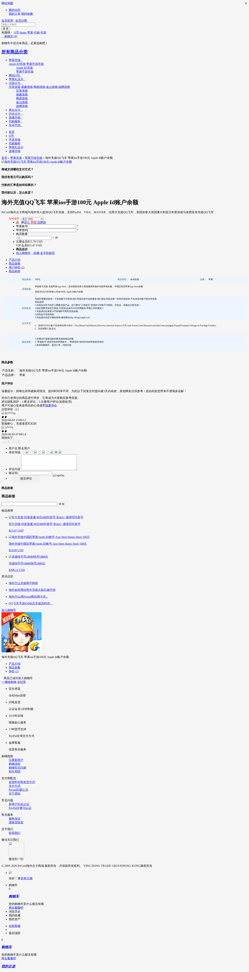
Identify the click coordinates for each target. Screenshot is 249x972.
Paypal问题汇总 (18, 789)
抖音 (43, 32)
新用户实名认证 (19, 804)
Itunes (23, 32)
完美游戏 (14, 86)
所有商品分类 (14, 51)
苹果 (30, 32)
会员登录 (7, 20)
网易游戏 (39, 86)
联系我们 (14, 832)
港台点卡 (16, 109)
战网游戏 (64, 86)
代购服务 (16, 121)
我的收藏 (27, 13)
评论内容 (14, 469)
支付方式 (14, 785)
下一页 (15, 441)
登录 (23, 878)
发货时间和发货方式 (22, 782)
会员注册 (21, 20)
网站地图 (7, 3)
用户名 (13, 448)
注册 (30, 878)
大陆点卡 (16, 83)
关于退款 (14, 793)
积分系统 (14, 771)
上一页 (6, 441)
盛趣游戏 (27, 86)
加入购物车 (8, 610)
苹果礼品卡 (17, 79)
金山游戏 (52, 86)
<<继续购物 (8, 682)
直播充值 (16, 117)
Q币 (16, 32)
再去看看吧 (16, 907)
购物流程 (14, 763)
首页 (12, 131)
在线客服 (14, 926)
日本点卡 (16, 113)
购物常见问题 (17, 767)
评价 (14, 671)
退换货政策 (16, 822)
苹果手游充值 (35, 63)
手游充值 (14, 139)
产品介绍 (14, 259)
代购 (37, 32)
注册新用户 (16, 760)
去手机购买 (47, 253)
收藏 (35, 253)
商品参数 (14, 263)
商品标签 (14, 271)
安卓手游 (16, 125)
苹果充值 (16, 60)
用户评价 (16, 267)
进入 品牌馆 (35, 222)
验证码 (13, 473)
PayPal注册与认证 (20, 808)
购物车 (9, 36)
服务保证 (14, 818)
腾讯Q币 (15, 75)
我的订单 (14, 13)
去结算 (21, 682)
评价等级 (14, 452)
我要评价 (51, 405)
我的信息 (14, 9)
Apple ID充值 (17, 63)
